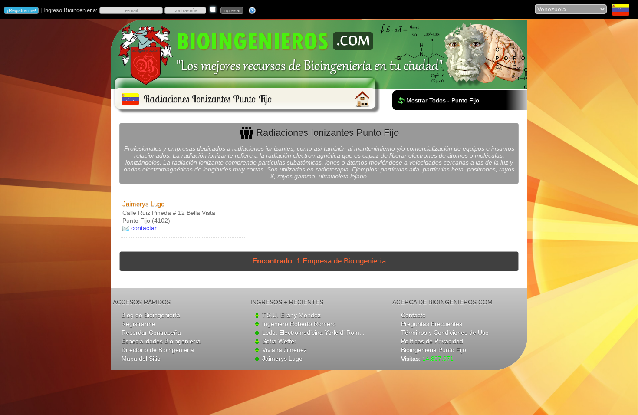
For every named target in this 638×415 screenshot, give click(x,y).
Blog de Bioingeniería (151, 315)
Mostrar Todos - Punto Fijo (442, 100)
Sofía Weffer (279, 341)
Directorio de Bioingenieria (158, 349)
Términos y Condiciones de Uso (445, 332)
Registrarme (138, 323)
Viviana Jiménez (284, 349)
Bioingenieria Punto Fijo (433, 349)
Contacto (413, 315)
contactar (144, 227)
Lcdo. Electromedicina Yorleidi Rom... (313, 332)
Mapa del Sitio (141, 358)
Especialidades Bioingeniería (161, 341)
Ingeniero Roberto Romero (299, 323)
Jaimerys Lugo (143, 204)
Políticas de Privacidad (432, 341)
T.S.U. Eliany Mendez (291, 315)
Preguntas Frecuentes (431, 323)
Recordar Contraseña (151, 332)
